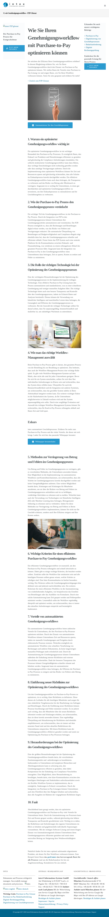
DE (50, 912)
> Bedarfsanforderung (92, 44)
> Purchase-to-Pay (91, 36)
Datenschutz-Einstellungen (83, 912)
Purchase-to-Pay (9, 897)
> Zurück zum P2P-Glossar (38, 81)
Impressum (42, 901)
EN (52, 912)
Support (41, 907)
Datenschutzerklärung (46, 904)
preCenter (52, 857)
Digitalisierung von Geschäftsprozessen (18, 902)
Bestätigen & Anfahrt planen (49, 898)
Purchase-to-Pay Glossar (25, 894)
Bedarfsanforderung (24, 897)
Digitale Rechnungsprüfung (13, 900)
